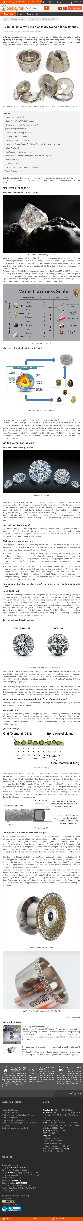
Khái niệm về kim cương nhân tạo (18, 133)
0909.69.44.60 (64, 1146)
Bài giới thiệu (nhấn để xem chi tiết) (15, 1196)
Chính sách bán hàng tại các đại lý (15, 1128)
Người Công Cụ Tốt (9, 1198)
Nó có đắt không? (12, 148)
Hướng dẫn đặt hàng (10, 1110)
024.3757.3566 (57, 1120)
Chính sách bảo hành (10, 1118)
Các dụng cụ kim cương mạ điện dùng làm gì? (23, 167)
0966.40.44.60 (59, 1141)
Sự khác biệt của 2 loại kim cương (19, 152)
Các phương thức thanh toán (13, 1112)
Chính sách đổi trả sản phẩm (13, 1120)
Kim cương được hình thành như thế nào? (22, 125)
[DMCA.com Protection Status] (8, 1202)
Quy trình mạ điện (12, 163)
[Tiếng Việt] (60, 8)
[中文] (65, 8)
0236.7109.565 (49, 1133)
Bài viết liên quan (10, 171)
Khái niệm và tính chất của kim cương (20, 121)
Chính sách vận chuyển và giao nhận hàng (18, 1115)
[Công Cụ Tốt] (12, 10)
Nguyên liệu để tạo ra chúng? (17, 136)
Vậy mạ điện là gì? (13, 160)
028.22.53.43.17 (58, 1128)
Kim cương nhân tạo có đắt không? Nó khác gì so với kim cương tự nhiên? (32, 144)
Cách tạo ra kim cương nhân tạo (18, 140)
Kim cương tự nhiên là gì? (14, 117)
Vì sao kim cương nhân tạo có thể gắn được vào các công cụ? (28, 156)
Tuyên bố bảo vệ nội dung (12, 1204)
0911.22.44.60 (63, 1143)
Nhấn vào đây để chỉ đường (64, 1110)
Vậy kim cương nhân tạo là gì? (15, 129)
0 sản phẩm (76, 8)
